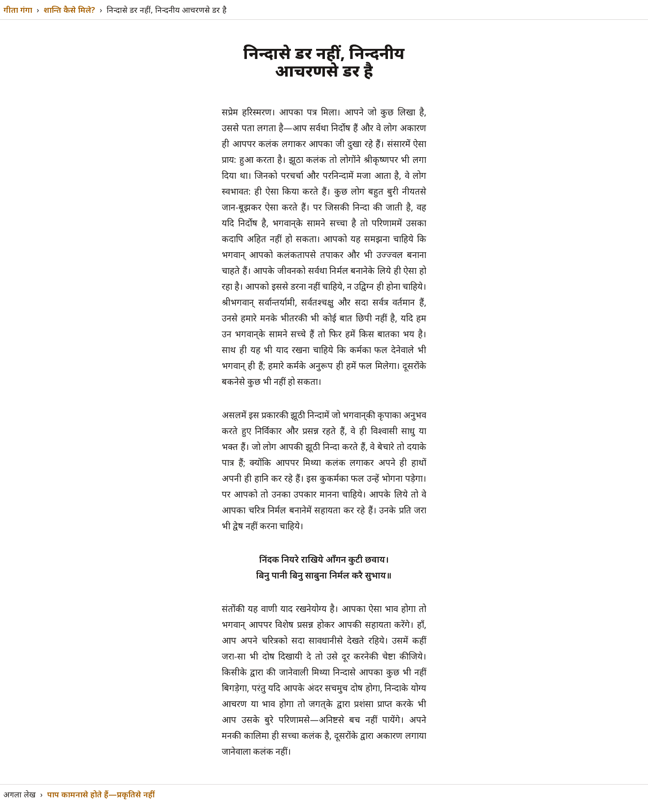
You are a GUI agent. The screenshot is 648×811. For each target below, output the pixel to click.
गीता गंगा (18, 9)
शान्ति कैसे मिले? (69, 9)
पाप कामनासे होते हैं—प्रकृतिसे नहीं (101, 794)
